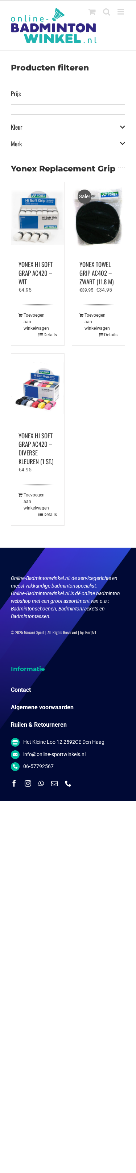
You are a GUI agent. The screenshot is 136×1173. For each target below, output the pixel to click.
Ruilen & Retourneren (39, 724)
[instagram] (28, 783)
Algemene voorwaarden (42, 707)
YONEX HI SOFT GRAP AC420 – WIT (35, 273)
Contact (21, 689)
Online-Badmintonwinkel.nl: (41, 578)
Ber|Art (90, 632)
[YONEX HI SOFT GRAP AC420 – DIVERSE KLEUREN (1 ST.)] (37, 389)
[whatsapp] (41, 783)
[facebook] (14, 783)
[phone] (68, 783)
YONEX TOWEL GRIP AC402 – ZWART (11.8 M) (96, 273)
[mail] (54, 783)
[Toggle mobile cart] (92, 12)
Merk (16, 143)
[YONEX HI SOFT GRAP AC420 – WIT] (37, 217)
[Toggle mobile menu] (121, 12)
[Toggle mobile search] (106, 12)
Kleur (16, 127)
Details (50, 334)
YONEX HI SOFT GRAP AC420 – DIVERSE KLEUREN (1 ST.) (35, 448)
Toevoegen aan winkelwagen (30, 322)
